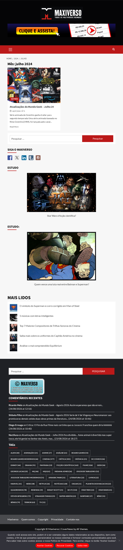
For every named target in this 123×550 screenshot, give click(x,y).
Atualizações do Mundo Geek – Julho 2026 (43, 435)
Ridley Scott (55, 490)
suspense (86, 496)
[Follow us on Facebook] (10, 157)
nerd (30, 484)
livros (94, 477)
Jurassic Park (56, 477)
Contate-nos (72, 519)
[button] (11, 49)
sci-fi (72, 490)
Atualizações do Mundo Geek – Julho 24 (32, 107)
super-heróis (67, 496)
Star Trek (87, 490)
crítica (65, 459)
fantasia (46, 465)
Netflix (44, 484)
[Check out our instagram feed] (38, 157)
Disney (16, 465)
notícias (60, 484)
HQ (35, 471)
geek (101, 465)
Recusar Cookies (65, 545)
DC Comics (98, 459)
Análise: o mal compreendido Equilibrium (41, 345)
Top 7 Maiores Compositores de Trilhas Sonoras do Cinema (50, 325)
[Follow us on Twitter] (17, 157)
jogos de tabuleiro (87, 471)
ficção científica (67, 465)
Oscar (76, 484)
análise (61, 453)
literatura (77, 477)
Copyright (43, 519)
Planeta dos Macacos (98, 484)
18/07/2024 (16, 111)
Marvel (16, 484)
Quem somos (28, 519)
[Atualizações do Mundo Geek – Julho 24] (34, 85)
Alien (15, 453)
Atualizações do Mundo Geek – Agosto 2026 (47, 405)
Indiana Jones (63, 471)
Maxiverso (13, 519)
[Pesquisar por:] (46, 138)
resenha (37, 490)
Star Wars (105, 490)
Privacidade (57, 519)
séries (15, 502)
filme (88, 465)
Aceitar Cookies (44, 545)
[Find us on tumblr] (31, 157)
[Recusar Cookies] (119, 540)
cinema (48, 459)
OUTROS (14, 99)
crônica (81, 459)
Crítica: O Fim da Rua (36, 425)
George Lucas (19, 471)
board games (80, 453)
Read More (14, 127)
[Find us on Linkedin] (24, 157)
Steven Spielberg (21, 496)
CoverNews (67, 529)
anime (47, 453)
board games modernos (24, 459)
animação (31, 453)
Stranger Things (45, 496)
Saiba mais (82, 545)
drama (30, 465)
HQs (46, 471)
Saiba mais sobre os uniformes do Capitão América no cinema (51, 335)
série (101, 496)
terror (29, 502)
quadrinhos (19, 490)
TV (42, 502)
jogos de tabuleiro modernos (27, 477)
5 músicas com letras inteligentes (36, 315)
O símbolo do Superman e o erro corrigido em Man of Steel (49, 305)
